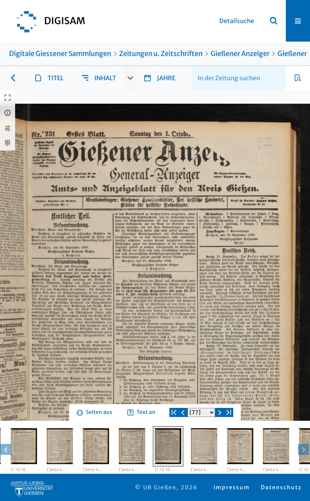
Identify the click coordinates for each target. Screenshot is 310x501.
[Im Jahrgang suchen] (298, 78)
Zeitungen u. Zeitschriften (161, 53)
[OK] (274, 21)
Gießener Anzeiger (240, 53)
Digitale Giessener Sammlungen (60, 53)
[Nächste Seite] (219, 439)
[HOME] (47, 21)
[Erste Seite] (173, 439)
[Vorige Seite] (183, 439)
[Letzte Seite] (228, 439)
